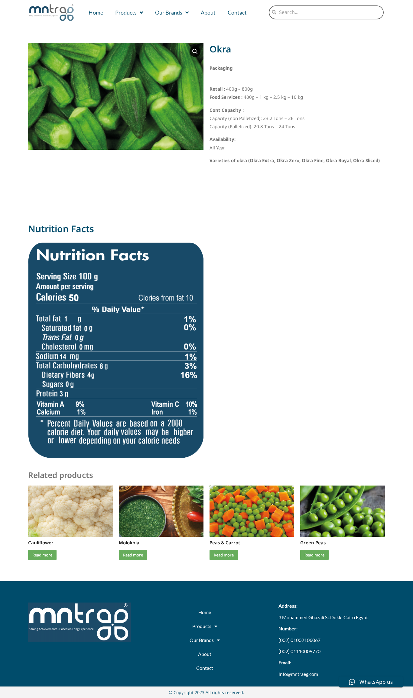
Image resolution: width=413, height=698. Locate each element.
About (208, 12)
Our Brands (168, 12)
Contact (237, 12)
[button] (195, 51)
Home (96, 12)
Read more (42, 555)
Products (126, 12)
